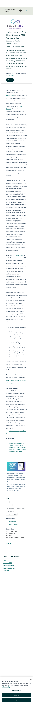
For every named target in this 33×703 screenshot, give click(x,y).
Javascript (6, 570)
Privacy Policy (6, 687)
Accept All (16, 699)
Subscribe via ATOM (9, 568)
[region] (16, 690)
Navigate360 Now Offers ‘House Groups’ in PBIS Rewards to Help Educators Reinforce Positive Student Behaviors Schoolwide (17, 447)
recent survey (19, 255)
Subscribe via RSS (8, 565)
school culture (16, 505)
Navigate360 (10, 75)
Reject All (16, 695)
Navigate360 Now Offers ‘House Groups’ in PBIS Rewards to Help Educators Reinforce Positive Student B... (16, 477)
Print (4, 560)
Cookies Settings (16, 690)
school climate (10, 508)
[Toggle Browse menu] (26, 10)
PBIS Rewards (13, 524)
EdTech (8, 505)
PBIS (8, 502)
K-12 (24, 502)
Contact (8, 544)
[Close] (31, 679)
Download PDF (7, 563)
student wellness (21, 508)
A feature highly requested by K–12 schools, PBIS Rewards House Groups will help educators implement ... (16, 487)
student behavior (16, 502)
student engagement (12, 514)
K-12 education (10, 511)
